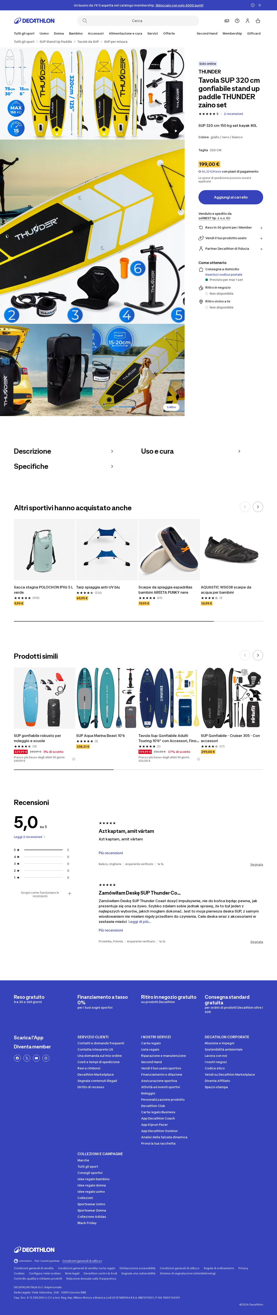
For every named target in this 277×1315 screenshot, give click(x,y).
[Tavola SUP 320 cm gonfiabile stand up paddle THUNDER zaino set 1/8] (138, 93)
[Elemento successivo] (258, 507)
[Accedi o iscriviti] (247, 21)
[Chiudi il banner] (259, 5)
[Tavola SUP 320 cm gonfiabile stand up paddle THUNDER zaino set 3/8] (92, 232)
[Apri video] (175, 130)
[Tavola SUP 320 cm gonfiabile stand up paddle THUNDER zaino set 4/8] (46, 370)
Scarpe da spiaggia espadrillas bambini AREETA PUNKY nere (165, 590)
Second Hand (207, 33)
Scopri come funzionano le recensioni (40, 894)
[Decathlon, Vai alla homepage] (34, 21)
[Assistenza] (237, 21)
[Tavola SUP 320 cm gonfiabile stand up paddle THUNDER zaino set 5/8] (138, 370)
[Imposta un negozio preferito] (227, 21)
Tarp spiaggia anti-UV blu (98, 587)
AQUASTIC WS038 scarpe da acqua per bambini (226, 590)
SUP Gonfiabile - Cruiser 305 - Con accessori (231, 738)
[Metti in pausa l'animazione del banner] (252, 5)
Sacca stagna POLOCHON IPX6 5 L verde (44, 590)
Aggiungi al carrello (231, 197)
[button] (73, 759)
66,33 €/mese (211, 171)
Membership (232, 33)
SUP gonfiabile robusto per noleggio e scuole (38, 738)
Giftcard (254, 33)
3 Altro (171, 407)
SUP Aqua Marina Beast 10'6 (100, 735)
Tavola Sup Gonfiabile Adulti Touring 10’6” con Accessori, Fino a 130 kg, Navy (169, 738)
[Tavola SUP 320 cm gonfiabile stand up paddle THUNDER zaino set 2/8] (46, 93)
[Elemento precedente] (245, 507)
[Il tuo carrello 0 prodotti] (258, 21)
